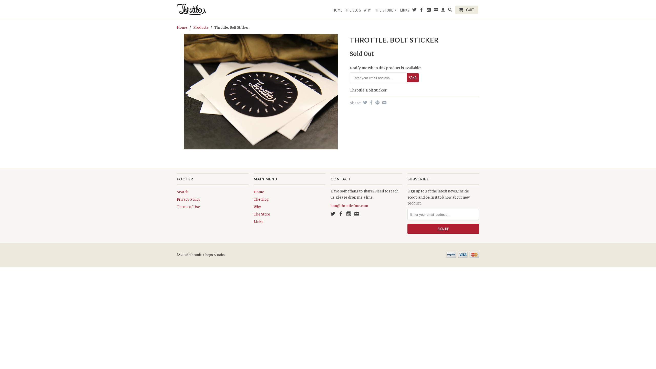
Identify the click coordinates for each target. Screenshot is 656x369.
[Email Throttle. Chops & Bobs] (436, 11)
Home (337, 10)
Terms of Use (188, 207)
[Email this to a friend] (383, 102)
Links (404, 10)
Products (200, 27)
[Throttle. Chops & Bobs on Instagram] (429, 11)
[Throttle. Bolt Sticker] (261, 91)
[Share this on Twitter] (364, 102)
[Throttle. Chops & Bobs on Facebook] (421, 11)
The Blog (353, 10)
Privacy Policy (188, 199)
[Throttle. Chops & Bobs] (213, 9)
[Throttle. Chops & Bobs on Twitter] (414, 11)
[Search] (450, 11)
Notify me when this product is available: (385, 68)
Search (182, 192)
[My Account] (443, 11)
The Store (386, 10)
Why (367, 10)
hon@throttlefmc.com (349, 206)
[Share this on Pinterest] (377, 102)
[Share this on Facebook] (370, 102)
